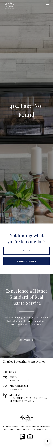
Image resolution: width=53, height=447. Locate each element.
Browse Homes (26, 261)
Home (26, 250)
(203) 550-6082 (16, 389)
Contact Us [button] (26, 340)
